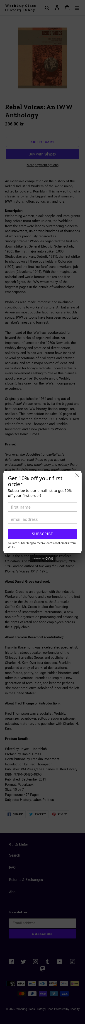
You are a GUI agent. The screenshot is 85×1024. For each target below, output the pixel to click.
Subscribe (42, 533)
